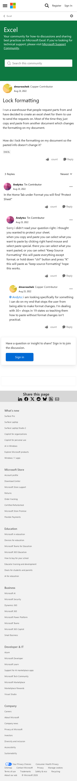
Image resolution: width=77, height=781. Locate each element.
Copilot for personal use (15, 440)
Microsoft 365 (10, 611)
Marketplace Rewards (14, 688)
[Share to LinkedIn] (20, 399)
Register (56, 5)
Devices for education (14, 540)
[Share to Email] (57, 399)
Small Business (11, 635)
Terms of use (10, 771)
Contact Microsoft (24, 767)
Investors (8, 735)
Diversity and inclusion (14, 741)
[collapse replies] (38, 181)
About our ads (10, 775)
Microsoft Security (12, 599)
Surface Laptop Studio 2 (15, 428)
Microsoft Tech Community (16, 676)
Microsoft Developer (13, 658)
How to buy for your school (16, 558)
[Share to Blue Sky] (45, 399)
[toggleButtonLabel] (71, 16)
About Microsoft (11, 717)
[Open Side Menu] (5, 5)
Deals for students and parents (18, 570)
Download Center (12, 481)
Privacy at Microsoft (13, 729)
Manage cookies (55, 767)
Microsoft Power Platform (15, 617)
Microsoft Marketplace (14, 682)
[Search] (47, 5)
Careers (8, 711)
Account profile (11, 475)
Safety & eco (41, 771)
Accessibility (10, 747)
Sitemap (8, 767)
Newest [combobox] (66, 174)
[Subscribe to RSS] (51, 399)
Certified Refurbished (14, 505)
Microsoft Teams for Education (18, 546)
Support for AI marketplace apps (19, 670)
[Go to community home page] (13, 5)
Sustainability (10, 753)
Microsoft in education (14, 534)
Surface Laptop (11, 422)
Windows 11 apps (12, 457)
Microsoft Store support (15, 487)
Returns (8, 493)
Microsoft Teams (11, 623)
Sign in (19, 357)
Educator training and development (20, 564)
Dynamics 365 (10, 605)
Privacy (40, 767)
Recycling (55, 771)
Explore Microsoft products (16, 452)
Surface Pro (9, 416)
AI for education (11, 576)
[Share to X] (32, 399)
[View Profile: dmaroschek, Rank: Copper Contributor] (7, 88)
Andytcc (18, 184)
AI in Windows (10, 446)
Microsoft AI (10, 593)
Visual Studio (10, 694)
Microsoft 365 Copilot (14, 629)
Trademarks (25, 771)
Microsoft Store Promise (15, 511)
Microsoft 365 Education (15, 552)
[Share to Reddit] (39, 399)
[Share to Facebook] (26, 399)
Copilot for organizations (15, 434)
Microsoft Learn (11, 664)
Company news (11, 723)
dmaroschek (21, 86)
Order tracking (11, 499)
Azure (7, 652)
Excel (9, 15)
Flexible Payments (12, 517)
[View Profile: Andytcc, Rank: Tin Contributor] (7, 186)
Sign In (68, 5)
